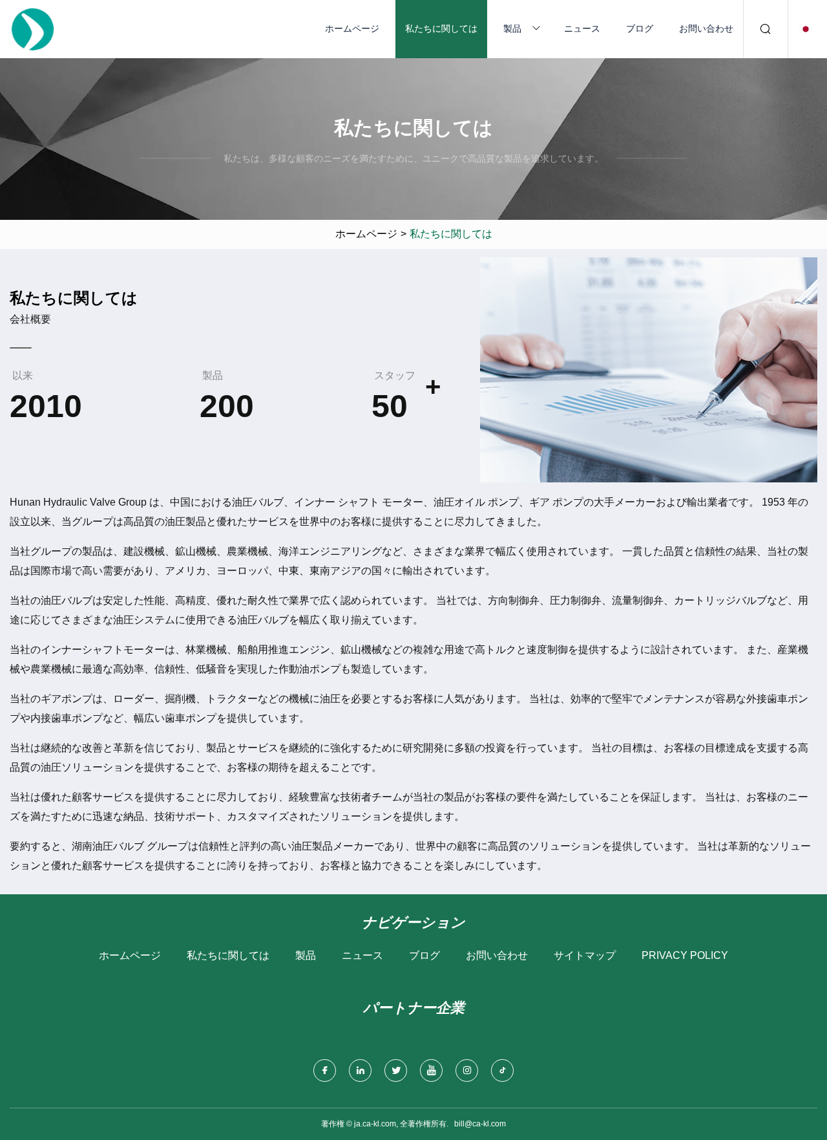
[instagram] (466, 1070)
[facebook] (324, 1070)
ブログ (639, 28)
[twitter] (395, 1070)
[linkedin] (360, 1070)
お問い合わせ (706, 28)
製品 (512, 28)
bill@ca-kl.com (480, 1123)
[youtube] (431, 1070)
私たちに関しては (441, 28)
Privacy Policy (685, 955)
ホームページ (352, 28)
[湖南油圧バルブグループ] (32, 29)
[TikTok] (502, 1070)
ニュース (582, 28)
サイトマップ (585, 955)
